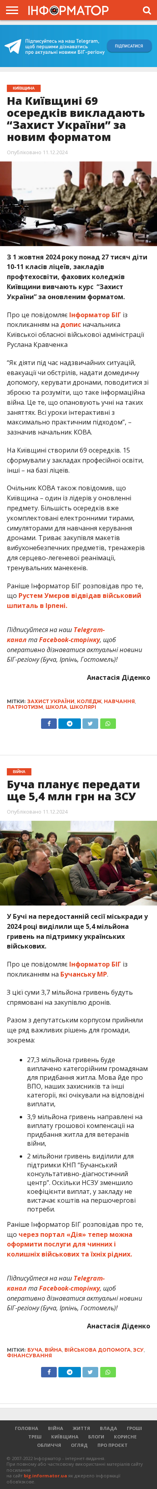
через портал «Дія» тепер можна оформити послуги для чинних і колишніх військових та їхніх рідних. (69, 1244)
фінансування (29, 1355)
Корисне (125, 1437)
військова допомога (97, 1350)
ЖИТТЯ (81, 1428)
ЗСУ (138, 1350)
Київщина (64, 1437)
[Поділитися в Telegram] (69, 721)
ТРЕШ (34, 1437)
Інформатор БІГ (96, 314)
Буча (34, 1350)
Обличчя (49, 1445)
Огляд (79, 1445)
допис (70, 324)
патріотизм (25, 707)
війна (53, 1350)
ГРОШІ (134, 1428)
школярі (83, 707)
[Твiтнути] (90, 721)
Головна (26, 1428)
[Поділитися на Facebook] (49, 721)
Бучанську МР (83, 974)
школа (56, 707)
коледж (89, 701)
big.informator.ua (45, 1476)
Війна (55, 1428)
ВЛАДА (108, 1428)
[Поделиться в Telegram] (69, 1370)
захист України (50, 701)
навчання (119, 701)
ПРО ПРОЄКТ (112, 1445)
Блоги (96, 1437)
